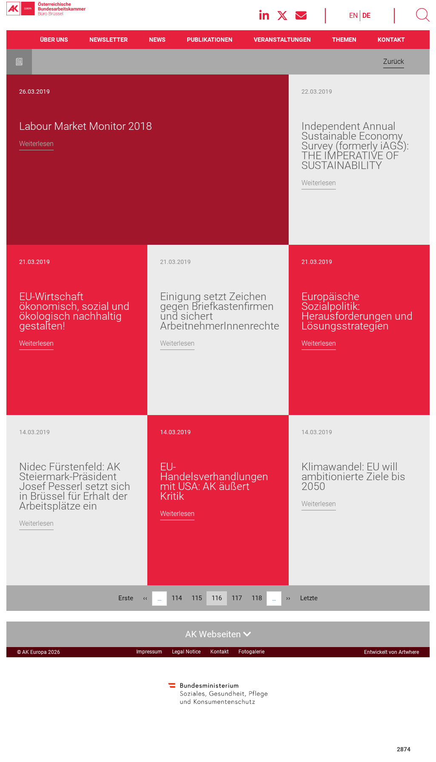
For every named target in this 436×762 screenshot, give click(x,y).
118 (259, 598)
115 (199, 598)
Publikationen (209, 39)
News (157, 39)
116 (219, 599)
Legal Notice (186, 652)
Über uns (54, 39)
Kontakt (391, 39)
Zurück (393, 61)
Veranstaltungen (282, 39)
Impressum (149, 652)
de (366, 15)
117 (239, 598)
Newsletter (108, 39)
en (353, 15)
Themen (344, 39)
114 (179, 598)
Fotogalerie (251, 652)
